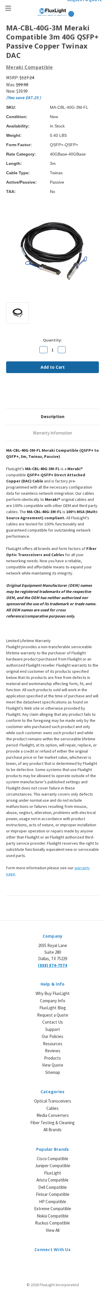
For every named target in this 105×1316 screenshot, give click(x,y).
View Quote (52, 1065)
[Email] (19, 393)
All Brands (52, 1129)
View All (53, 1230)
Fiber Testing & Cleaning (52, 1122)
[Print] (29, 393)
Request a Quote (52, 1015)
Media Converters (52, 1115)
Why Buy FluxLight (53, 993)
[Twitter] (39, 393)
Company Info (52, 1000)
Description (52, 416)
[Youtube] (68, 1263)
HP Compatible (52, 1201)
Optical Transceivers (52, 1101)
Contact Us (52, 1022)
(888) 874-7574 (52, 965)
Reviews (52, 1050)
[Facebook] (9, 393)
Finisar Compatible (52, 1194)
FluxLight (52, 1173)
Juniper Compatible (52, 1165)
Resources (52, 1043)
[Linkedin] (49, 393)
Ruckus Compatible (52, 1223)
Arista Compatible (52, 1180)
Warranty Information (52, 433)
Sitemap (52, 1072)
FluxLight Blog (52, 1007)
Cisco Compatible (52, 1158)
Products (52, 1058)
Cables (52, 1108)
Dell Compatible (52, 1187)
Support (52, 1029)
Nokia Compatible (53, 1216)
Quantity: (52, 340)
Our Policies (52, 1036)
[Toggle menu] (8, 8)
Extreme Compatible (52, 1208)
